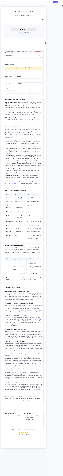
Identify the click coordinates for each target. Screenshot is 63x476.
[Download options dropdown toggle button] (35, 29)
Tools (19, 2)
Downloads (34, 2)
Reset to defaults (34, 57)
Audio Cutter (38, 389)
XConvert (4, 2)
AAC (6, 377)
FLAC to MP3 (13, 183)
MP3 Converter (35, 415)
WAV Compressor (18, 415)
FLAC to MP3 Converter (29, 419)
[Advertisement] (23, 21)
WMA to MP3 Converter (29, 421)
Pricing (55, 2)
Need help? (41, 57)
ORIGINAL (19, 76)
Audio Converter (28, 415)
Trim (24, 90)
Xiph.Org (7, 131)
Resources (26, 2)
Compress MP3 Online (9, 415)
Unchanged (11, 90)
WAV (38, 374)
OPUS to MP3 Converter (29, 424)
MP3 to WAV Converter (29, 417)
